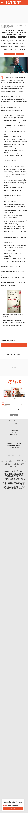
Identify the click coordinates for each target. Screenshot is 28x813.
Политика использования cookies (14, 443)
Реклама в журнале (14, 432)
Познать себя (7, 54)
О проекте (14, 428)
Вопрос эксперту (14, 434)
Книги (13, 54)
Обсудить (20, 25)
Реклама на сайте (14, 430)
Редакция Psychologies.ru (8, 337)
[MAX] (9, 420)
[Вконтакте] (18, 420)
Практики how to (20, 54)
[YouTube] (16, 423)
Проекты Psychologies (14, 447)
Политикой (7, 404)
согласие (8, 402)
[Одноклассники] (12, 423)
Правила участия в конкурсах (14, 439)
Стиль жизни (3, 25)
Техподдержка (14, 449)
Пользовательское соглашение (14, 441)
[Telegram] (14, 420)
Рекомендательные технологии (14, 445)
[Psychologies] (13, 2)
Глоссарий (14, 436)
